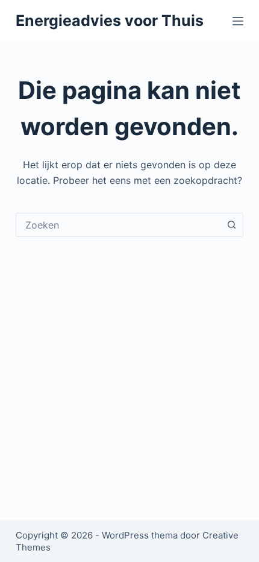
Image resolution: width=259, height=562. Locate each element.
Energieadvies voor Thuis (110, 20)
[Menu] (237, 21)
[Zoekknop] (231, 224)
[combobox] (118, 225)
